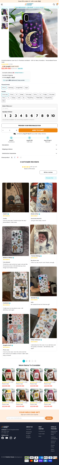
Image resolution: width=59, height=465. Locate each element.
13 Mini (21, 94)
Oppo (26, 87)
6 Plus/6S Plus (48, 97)
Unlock (49, 418)
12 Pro (35, 94)
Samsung (10, 87)
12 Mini (45, 94)
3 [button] (29, 361)
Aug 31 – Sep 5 (11, 77)
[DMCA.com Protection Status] (26, 457)
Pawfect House (10, 457)
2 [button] (26, 361)
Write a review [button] (48, 172)
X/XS (19, 97)
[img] (6, 216)
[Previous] (10, 33)
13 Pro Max (5, 94)
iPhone (4, 87)
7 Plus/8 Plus (30, 97)
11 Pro (3, 97)
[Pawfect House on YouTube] (7, 438)
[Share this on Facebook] (15, 157)
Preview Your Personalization (29, 125)
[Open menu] (1, 4)
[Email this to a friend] (21, 157)
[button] (5, 64)
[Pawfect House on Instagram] (11, 438)
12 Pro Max (28, 94)
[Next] (56, 33)
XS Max (13, 97)
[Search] (53, 4)
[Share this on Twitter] (11, 157)
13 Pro (11, 94)
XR (23, 97)
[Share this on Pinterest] (18, 157)
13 (16, 94)
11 (8, 97)
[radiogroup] (29, 115)
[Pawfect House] (29, 4)
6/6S (3, 101)
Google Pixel (19, 87)
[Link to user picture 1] (15, 197)
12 (40, 94)
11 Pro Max (51, 94)
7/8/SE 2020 (39, 97)
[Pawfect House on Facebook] (2, 438)
